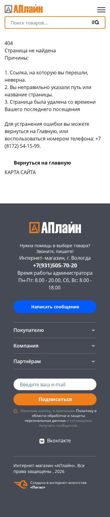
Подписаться (55, 399)
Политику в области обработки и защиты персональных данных (61, 415)
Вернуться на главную (42, 162)
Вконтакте (59, 440)
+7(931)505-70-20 (55, 265)
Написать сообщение (55, 307)
